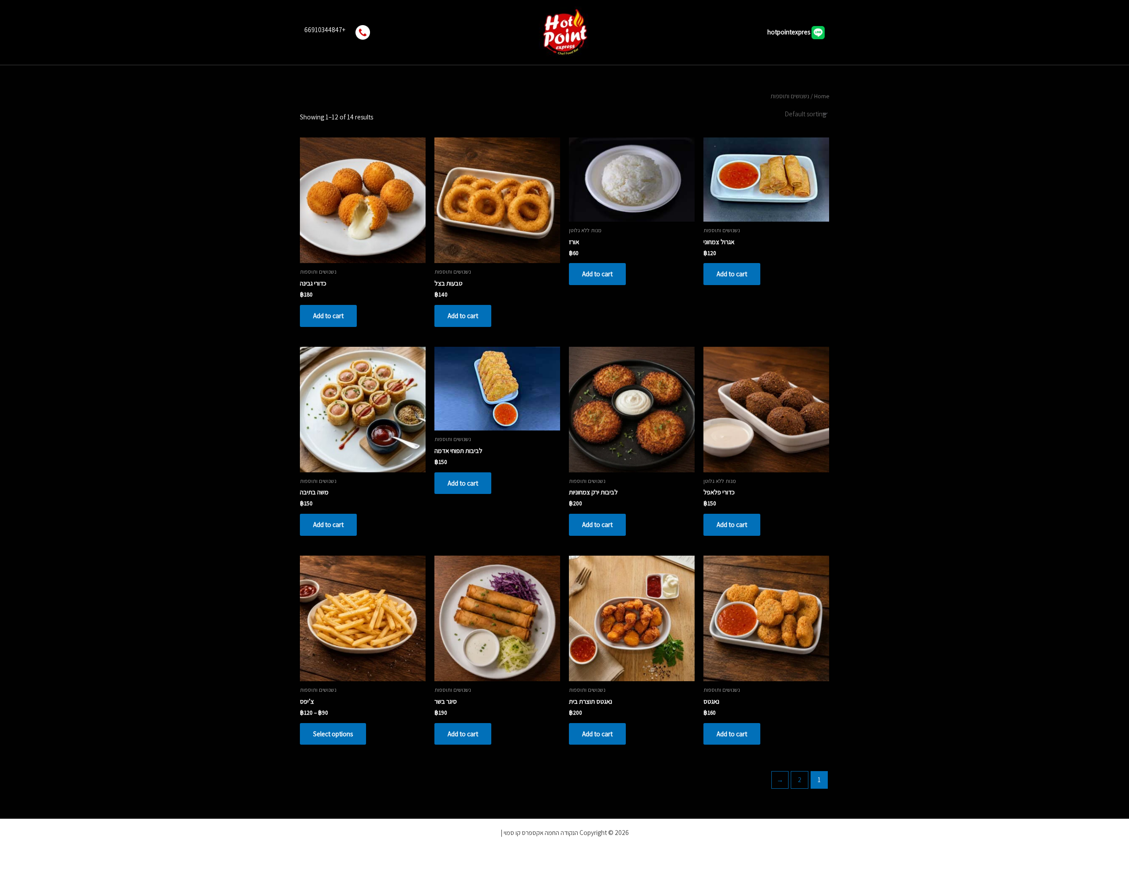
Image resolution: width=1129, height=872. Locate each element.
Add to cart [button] (732, 274)
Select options (333, 734)
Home (821, 96)
